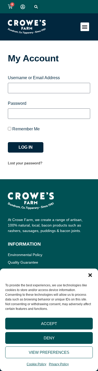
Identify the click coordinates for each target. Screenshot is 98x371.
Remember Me (25, 129)
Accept (49, 323)
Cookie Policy (36, 364)
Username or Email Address (34, 78)
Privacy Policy (59, 364)
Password (17, 103)
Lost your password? (25, 163)
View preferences (49, 352)
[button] (90, 275)
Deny (49, 338)
